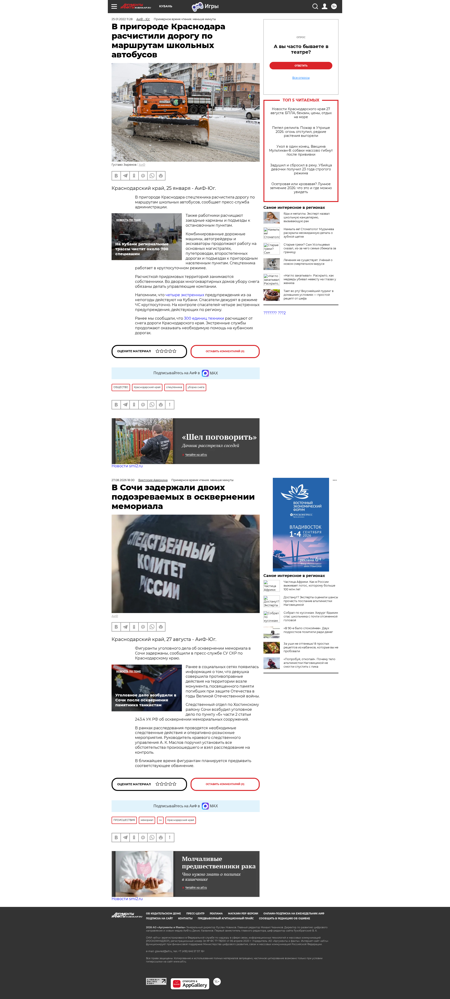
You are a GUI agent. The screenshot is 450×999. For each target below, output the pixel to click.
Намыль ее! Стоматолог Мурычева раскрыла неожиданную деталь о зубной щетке (309, 232)
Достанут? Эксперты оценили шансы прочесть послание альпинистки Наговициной (311, 600)
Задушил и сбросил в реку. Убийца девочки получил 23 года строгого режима (301, 169)
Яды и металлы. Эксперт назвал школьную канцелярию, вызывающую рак (307, 217)
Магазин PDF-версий (243, 913)
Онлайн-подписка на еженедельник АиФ (293, 913)
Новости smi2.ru (127, 466)
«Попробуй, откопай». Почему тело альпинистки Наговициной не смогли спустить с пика (309, 662)
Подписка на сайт (159, 918)
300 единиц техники (204, 318)
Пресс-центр (195, 913)
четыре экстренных (185, 295)
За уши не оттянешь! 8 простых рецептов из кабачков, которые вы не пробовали (311, 647)
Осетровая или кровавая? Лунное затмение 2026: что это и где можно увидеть (301, 188)
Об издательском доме (163, 913)
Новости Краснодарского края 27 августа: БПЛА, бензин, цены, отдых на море (301, 113)
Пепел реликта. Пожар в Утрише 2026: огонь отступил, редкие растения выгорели (301, 132)
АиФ (142, 164)
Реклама (216, 913)
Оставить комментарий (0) (225, 351)
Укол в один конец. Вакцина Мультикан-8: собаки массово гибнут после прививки (301, 151)
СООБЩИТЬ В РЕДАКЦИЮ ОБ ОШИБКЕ (284, 918)
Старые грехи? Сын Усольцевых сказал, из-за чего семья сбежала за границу (310, 248)
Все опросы (301, 77)
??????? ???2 (274, 313)
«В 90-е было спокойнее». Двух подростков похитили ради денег (308, 630)
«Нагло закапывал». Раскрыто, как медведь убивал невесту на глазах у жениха (310, 279)
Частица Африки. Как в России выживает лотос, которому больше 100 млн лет (309, 585)
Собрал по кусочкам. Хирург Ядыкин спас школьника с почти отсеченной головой (311, 616)
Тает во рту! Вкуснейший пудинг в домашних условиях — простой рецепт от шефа (309, 294)
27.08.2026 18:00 (123, 480)
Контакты (185, 918)
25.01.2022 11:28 (122, 19)
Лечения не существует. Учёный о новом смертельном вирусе (308, 262)
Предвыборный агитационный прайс (226, 918)
